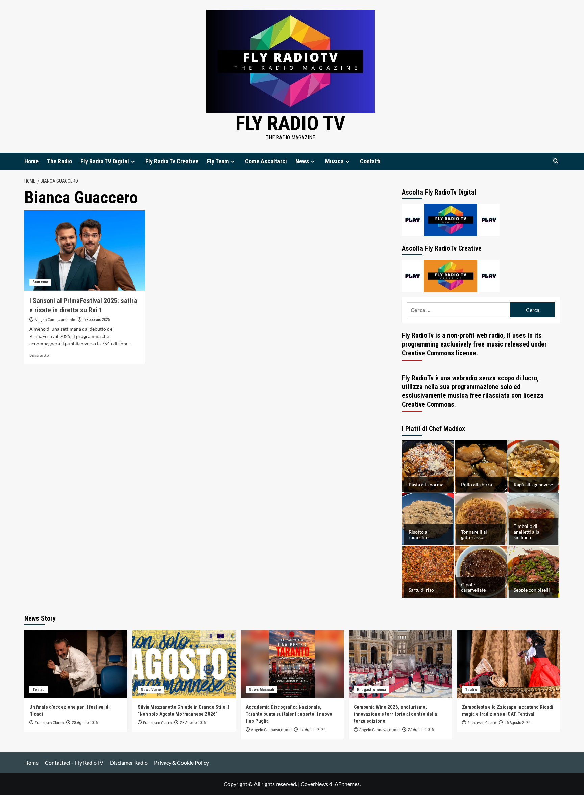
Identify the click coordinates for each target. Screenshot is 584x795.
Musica (334, 161)
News (302, 161)
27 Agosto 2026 (312, 729)
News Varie (151, 689)
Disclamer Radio (129, 762)
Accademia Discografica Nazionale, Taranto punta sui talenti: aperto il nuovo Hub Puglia (289, 714)
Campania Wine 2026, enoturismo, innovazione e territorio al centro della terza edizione (395, 714)
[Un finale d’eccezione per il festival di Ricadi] (75, 664)
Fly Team (218, 161)
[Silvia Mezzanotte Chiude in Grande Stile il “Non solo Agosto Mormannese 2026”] (184, 664)
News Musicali (261, 689)
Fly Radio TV (290, 123)
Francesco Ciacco (49, 723)
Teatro (38, 689)
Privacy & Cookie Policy (181, 762)
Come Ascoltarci (266, 161)
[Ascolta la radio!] (451, 219)
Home (31, 161)
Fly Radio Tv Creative (171, 161)
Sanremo (40, 282)
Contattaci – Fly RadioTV (74, 762)
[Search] (556, 161)
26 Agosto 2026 (517, 722)
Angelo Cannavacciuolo (55, 320)
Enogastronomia (371, 689)
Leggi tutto (39, 355)
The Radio (59, 161)
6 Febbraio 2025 (96, 319)
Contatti (370, 161)
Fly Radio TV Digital (104, 161)
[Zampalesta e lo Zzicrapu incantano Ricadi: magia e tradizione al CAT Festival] (508, 664)
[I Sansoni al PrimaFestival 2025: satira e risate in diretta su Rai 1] (84, 250)
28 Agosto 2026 (85, 722)
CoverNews (314, 783)
